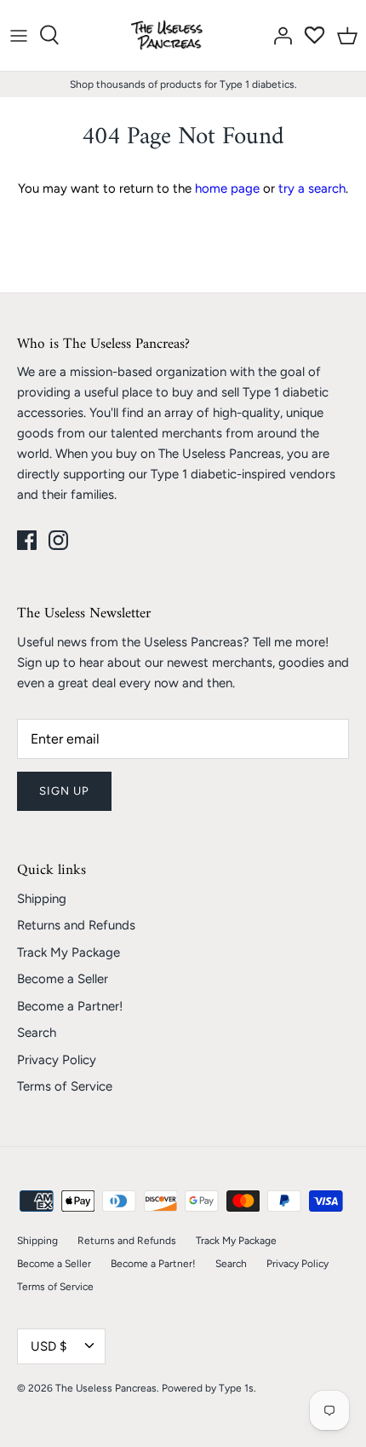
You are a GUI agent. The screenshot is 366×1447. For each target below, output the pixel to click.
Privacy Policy (56, 1060)
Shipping (41, 898)
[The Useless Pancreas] (170, 35)
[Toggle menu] (18, 35)
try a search (312, 188)
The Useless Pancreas (106, 1388)
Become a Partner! (70, 1006)
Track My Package (68, 952)
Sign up (64, 790)
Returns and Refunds (76, 925)
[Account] (278, 35)
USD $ (48, 1346)
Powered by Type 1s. (209, 1388)
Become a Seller (62, 979)
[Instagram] (58, 540)
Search (36, 1032)
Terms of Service (64, 1086)
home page (227, 188)
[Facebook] (27, 540)
